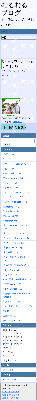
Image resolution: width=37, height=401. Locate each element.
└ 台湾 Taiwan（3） (13, 247)
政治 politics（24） (12, 211)
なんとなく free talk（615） (17, 192)
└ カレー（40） (10, 182)
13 (7, 340)
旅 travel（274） (11, 215)
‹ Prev (7, 127)
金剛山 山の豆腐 (10, 397)
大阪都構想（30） (11, 206)
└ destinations (10, 220)
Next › (20, 127)
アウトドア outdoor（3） (15, 163)
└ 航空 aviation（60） (13, 288)
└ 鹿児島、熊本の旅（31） (16, 265)
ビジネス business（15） (15, 201)
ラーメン (17, 121)
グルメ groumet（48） (14, 178)
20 (7, 344)
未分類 (6, 310)
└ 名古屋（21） (11, 252)
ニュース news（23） (13, 196)
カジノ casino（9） (12, 173)
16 (15, 340)
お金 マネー (8, 168)
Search (6, 144)
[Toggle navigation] (4, 31)
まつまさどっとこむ (13, 379)
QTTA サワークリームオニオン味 (18, 63)
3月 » (11, 355)
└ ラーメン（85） (11, 187)
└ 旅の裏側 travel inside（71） (18, 279)
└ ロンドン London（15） (16, 238)
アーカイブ (8, 369)
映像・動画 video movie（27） (18, 306)
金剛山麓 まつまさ (11, 394)
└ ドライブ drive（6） (14, 269)
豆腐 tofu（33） (10, 315)
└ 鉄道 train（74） (12, 301)
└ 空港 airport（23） (13, 284)
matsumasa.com (10, 391)
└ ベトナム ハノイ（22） (16, 233)
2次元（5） (8, 159)
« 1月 (5, 355)
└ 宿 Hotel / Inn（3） (13, 274)
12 (4, 340)
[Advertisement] (11, 49)
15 (12, 340)
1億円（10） (9, 154)
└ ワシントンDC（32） (15, 242)
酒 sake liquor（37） (13, 320)
